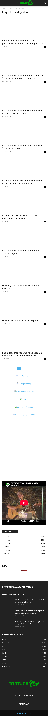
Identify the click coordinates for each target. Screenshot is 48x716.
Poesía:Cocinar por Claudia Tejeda (20, 320)
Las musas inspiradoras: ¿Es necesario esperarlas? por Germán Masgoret (22, 354)
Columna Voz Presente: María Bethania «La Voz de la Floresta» (22, 112)
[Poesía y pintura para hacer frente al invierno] (24, 272)
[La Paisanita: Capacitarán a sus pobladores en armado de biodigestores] (24, 27)
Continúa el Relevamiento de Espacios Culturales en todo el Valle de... (22, 182)
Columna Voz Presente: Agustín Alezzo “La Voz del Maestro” (22, 147)
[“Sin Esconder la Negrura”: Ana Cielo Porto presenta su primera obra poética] (7, 603)
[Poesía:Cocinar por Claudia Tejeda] (24, 307)
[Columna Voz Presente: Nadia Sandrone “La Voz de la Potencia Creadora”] (24, 62)
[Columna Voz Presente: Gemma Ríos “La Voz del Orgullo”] (24, 237)
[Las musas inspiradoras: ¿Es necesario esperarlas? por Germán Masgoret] (24, 339)
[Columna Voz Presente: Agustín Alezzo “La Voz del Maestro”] (24, 132)
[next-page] (28, 368)
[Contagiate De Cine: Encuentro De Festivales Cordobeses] (24, 202)
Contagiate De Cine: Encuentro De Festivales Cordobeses (19, 217)
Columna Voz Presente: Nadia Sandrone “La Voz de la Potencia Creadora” (22, 77)
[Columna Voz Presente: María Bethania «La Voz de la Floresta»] (24, 97)
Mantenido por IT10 (24, 713)
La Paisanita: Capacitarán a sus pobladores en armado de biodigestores (22, 42)
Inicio (4, 9)
